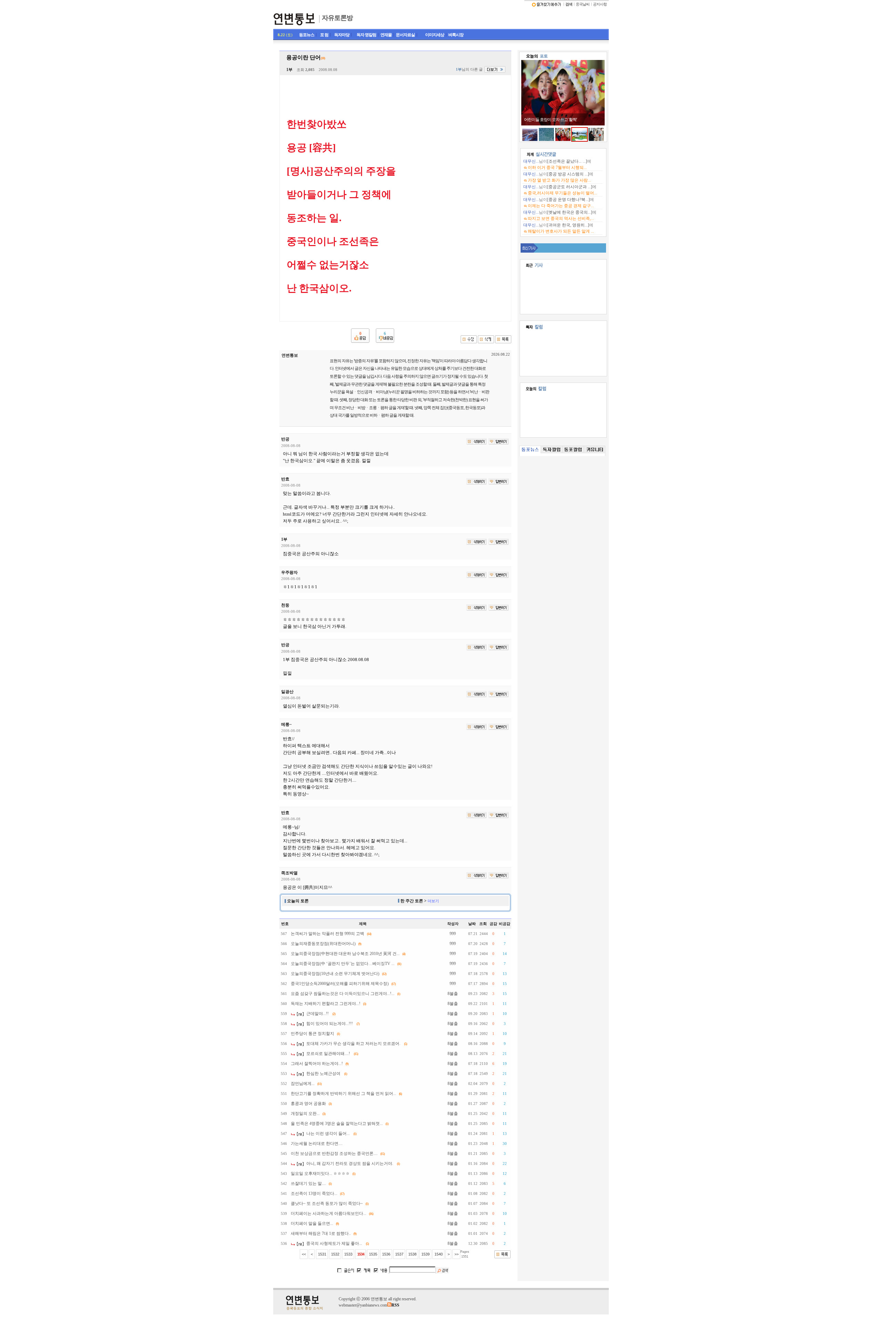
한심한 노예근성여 (323, 1073)
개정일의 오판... (305, 1113)
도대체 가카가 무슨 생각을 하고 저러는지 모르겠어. (353, 1043)
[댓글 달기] (499, 441)
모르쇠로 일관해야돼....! (328, 1053)
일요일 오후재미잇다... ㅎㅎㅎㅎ (320, 1173)
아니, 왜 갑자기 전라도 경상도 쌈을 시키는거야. (349, 1163)
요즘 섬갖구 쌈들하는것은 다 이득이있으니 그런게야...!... (342, 993)
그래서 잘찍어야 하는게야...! (317, 1063)
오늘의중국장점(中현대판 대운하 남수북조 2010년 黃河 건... (345, 953)
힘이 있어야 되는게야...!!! (329, 1023)
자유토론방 (337, 17)
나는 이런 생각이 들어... (328, 1133)
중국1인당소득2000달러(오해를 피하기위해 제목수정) (340, 983)
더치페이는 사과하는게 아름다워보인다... (328, 1213)
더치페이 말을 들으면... (312, 1223)
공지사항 (600, 4)
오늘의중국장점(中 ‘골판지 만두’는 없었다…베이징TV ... (342, 963)
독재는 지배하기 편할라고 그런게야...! (325, 1003)
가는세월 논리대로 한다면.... (316, 1143)
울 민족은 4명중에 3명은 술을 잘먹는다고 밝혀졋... (337, 1123)
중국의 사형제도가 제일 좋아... (334, 1243)
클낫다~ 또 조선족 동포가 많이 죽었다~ (327, 1203)
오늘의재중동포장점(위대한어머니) (323, 943)
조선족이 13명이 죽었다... (314, 1193)
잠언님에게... (303, 1083)
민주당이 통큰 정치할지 (312, 1033)
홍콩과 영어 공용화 (308, 1103)
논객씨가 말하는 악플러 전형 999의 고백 (327, 933)
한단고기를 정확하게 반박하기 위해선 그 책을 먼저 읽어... (343, 1093)
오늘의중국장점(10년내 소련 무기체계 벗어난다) (335, 973)
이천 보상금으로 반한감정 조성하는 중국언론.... (334, 1153)
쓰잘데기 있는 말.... (308, 1183)
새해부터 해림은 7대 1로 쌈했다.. (321, 1233)
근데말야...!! (317, 1013)
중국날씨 (582, 4)
